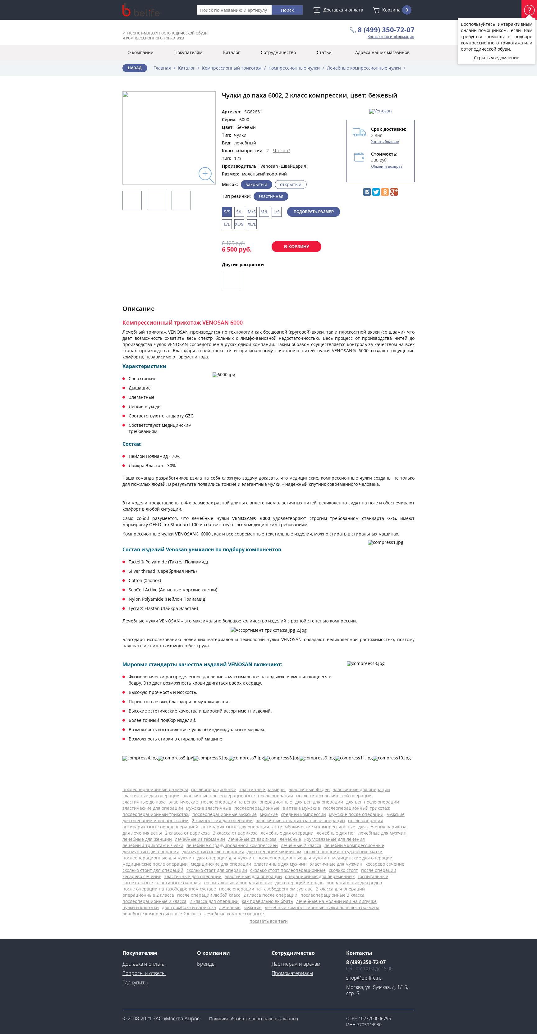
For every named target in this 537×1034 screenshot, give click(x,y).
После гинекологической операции (334, 796)
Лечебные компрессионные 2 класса (161, 914)
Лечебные (290, 839)
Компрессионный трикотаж (231, 68)
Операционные (275, 802)
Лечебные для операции (287, 833)
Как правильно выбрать (267, 901)
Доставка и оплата (343, 10)
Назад (135, 68)
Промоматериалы (292, 973)
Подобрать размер (314, 212)
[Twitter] (376, 192)
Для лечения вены (142, 833)
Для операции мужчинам (274, 851)
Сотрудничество (278, 52)
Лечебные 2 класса (301, 845)
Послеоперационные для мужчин (158, 858)
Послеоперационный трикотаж (356, 808)
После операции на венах (228, 802)
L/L (227, 224)
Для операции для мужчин (225, 858)
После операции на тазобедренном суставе (169, 889)
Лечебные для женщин (147, 839)
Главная (162, 68)
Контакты (359, 953)
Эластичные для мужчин (280, 864)
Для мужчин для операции (150, 851)
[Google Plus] (394, 192)
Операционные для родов (354, 883)
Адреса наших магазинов (382, 52)
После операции (275, 796)
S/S (227, 212)
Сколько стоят (343, 870)
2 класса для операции (340, 889)
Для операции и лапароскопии (155, 820)
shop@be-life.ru (364, 977)
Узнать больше (385, 141)
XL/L (252, 224)
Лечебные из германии (200, 839)
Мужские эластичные (208, 808)
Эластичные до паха (144, 802)
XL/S (239, 224)
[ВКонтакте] (367, 192)
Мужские (269, 814)
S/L (239, 212)
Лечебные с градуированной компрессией (232, 845)
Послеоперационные (213, 789)
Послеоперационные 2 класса (333, 895)
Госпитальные (373, 876)
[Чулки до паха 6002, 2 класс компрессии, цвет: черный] (231, 280)
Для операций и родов (299, 883)
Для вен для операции (319, 802)
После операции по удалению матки (343, 851)
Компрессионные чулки (294, 68)
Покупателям (188, 52)
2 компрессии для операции (222, 820)
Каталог (231, 52)
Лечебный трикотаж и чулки (152, 845)
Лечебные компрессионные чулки (364, 68)
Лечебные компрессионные (354, 845)
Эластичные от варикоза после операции (300, 820)
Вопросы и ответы (144, 973)
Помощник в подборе (529, 10)
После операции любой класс (208, 895)
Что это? (281, 150)
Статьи (324, 52)
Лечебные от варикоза (252, 839)
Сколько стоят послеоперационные (288, 870)
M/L (264, 212)
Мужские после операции (356, 814)
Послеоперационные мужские (224, 814)
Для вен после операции (372, 802)
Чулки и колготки (140, 907)
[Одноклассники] (385, 192)
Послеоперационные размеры (155, 789)
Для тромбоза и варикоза (189, 907)
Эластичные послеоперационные (219, 796)
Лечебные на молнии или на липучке (336, 901)
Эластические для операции (152, 808)
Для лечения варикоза (382, 827)
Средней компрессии (303, 814)
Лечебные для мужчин (382, 833)
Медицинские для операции (362, 858)
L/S (276, 212)
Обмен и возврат (386, 166)
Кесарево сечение (384, 864)
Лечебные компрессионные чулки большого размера (322, 907)
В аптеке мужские (301, 808)
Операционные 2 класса (148, 895)
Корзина (395, 10)
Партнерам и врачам (296, 963)
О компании (140, 52)
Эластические (183, 802)
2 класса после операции (270, 895)
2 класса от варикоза (187, 833)
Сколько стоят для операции (216, 870)
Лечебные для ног (336, 833)
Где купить (134, 982)
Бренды (206, 963)
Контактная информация (391, 36)
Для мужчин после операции (213, 851)
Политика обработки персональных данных (253, 1019)
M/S (252, 212)
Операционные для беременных (320, 876)
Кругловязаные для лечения (334, 839)
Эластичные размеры (262, 789)
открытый (290, 184)
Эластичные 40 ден (309, 789)
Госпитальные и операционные (238, 883)
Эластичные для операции (361, 789)
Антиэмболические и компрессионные (313, 827)
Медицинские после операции (155, 864)
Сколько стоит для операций (152, 870)
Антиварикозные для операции (235, 827)
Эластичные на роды (178, 883)
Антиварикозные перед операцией (160, 827)
